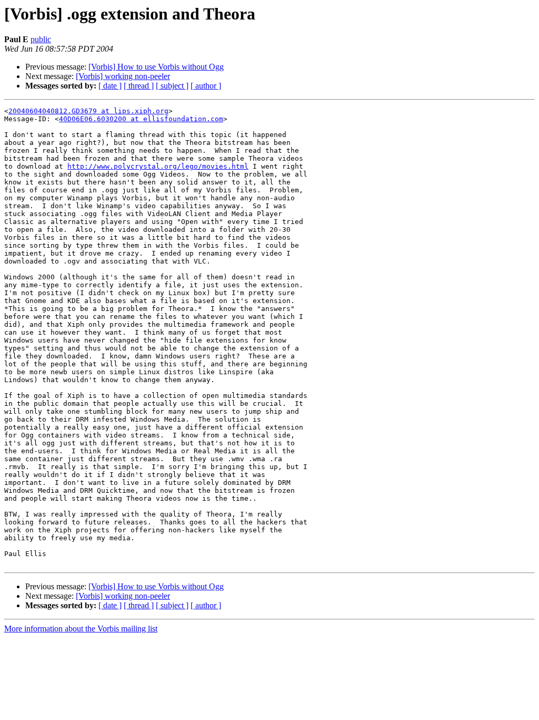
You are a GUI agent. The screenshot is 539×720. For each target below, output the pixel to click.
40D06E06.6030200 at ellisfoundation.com (141, 119)
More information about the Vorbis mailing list (80, 628)
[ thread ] (139, 85)
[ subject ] (172, 85)
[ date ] (110, 85)
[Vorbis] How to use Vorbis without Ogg (156, 66)
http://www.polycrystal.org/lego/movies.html (157, 166)
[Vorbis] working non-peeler (123, 76)
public (41, 39)
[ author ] (206, 85)
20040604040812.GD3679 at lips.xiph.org (88, 111)
